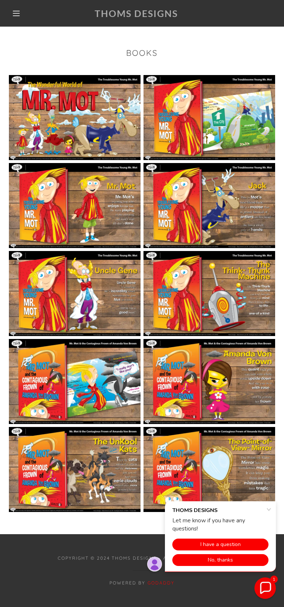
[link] (136, 14)
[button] (16, 13)
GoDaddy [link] (161, 583)
